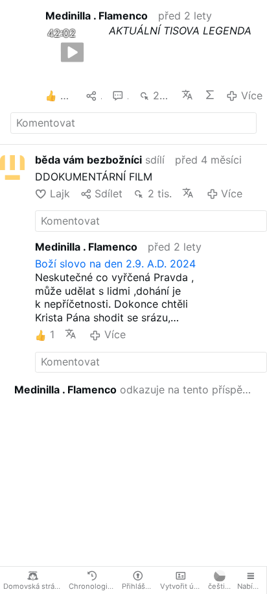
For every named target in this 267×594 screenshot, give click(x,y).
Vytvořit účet (182, 586)
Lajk (59, 193)
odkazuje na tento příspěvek (135, 389)
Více (251, 95)
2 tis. (162, 95)
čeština (220, 586)
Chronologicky (94, 586)
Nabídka (251, 586)
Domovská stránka (34, 586)
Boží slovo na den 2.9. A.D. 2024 (115, 263)
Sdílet (108, 193)
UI (210, 95)
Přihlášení (139, 586)
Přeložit (187, 95)
